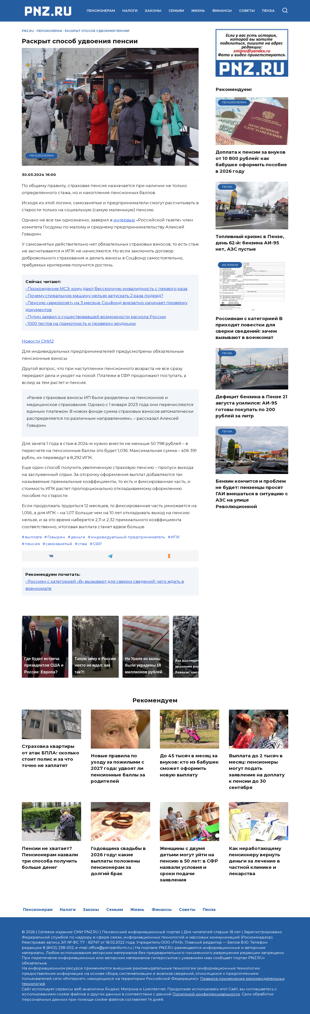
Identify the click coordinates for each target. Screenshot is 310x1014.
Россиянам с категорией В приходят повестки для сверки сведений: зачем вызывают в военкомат (249, 328)
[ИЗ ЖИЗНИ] (252, 308)
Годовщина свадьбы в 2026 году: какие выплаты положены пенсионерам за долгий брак (118, 860)
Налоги (130, 11)
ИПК (175, 537)
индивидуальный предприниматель (128, 537)
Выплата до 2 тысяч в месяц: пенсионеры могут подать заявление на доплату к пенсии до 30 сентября (257, 771)
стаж (82, 543)
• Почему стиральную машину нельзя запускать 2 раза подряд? (94, 295)
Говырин (56, 537)
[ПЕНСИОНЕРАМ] (252, 141)
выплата (33, 537)
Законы (153, 11)
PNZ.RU (28, 31)
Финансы (222, 11)
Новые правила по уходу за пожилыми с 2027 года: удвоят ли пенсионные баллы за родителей (118, 768)
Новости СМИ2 (38, 341)
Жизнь (198, 11)
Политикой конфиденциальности (206, 994)
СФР (97, 543)
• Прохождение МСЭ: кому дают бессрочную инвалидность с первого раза (106, 288)
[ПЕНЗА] (252, 226)
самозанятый (59, 543)
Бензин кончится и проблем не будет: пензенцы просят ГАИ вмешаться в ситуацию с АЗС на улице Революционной (252, 493)
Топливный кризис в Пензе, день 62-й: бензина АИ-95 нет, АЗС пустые (250, 243)
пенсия (32, 543)
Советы (247, 11)
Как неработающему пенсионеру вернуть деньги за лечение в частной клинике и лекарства (255, 860)
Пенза (268, 11)
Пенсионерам (101, 11)
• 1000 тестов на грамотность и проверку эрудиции (80, 323)
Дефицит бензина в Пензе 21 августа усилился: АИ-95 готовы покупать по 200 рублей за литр (251, 406)
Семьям (176, 11)
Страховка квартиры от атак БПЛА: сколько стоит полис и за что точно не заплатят (50, 756)
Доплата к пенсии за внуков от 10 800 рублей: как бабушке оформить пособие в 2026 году (251, 161)
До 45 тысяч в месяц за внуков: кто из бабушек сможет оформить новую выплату (189, 765)
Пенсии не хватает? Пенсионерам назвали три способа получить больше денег (50, 857)
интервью (124, 220)
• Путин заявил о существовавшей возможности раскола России (95, 316)
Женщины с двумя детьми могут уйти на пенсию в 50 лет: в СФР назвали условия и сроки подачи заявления (189, 864)
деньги (78, 537)
